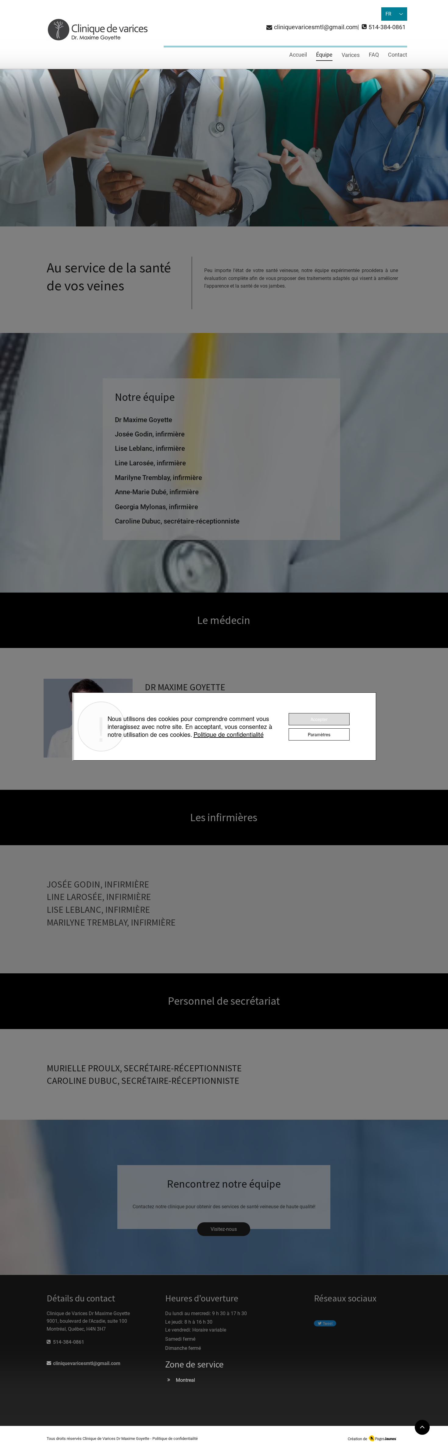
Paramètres (319, 734)
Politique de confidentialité (229, 734)
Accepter (319, 719)
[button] (351, 55)
